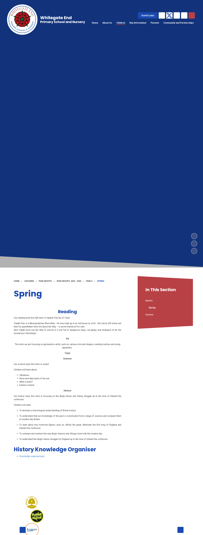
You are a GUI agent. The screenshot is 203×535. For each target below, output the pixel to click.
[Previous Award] (23, 530)
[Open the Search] (191, 15)
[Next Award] (180, 530)
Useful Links (147, 15)
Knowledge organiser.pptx (31, 456)
